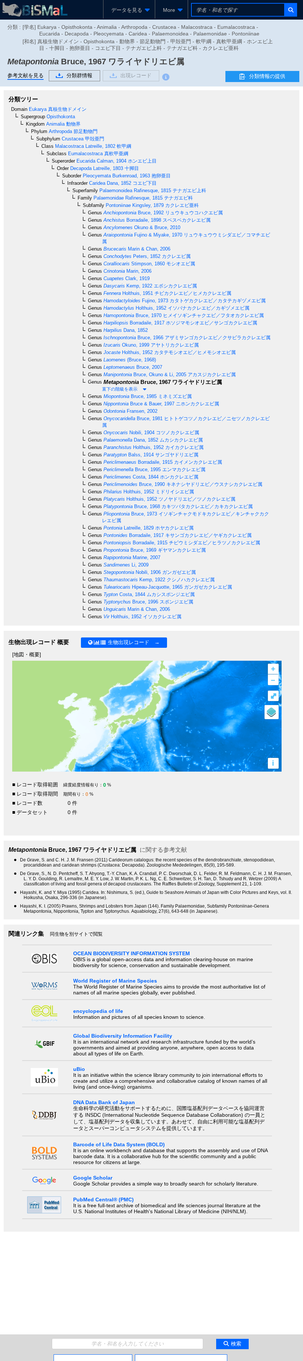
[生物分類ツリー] (93, 1357)
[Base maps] (272, 712)
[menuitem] (129, 10)
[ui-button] (290, 10)
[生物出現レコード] (181, 1357)
